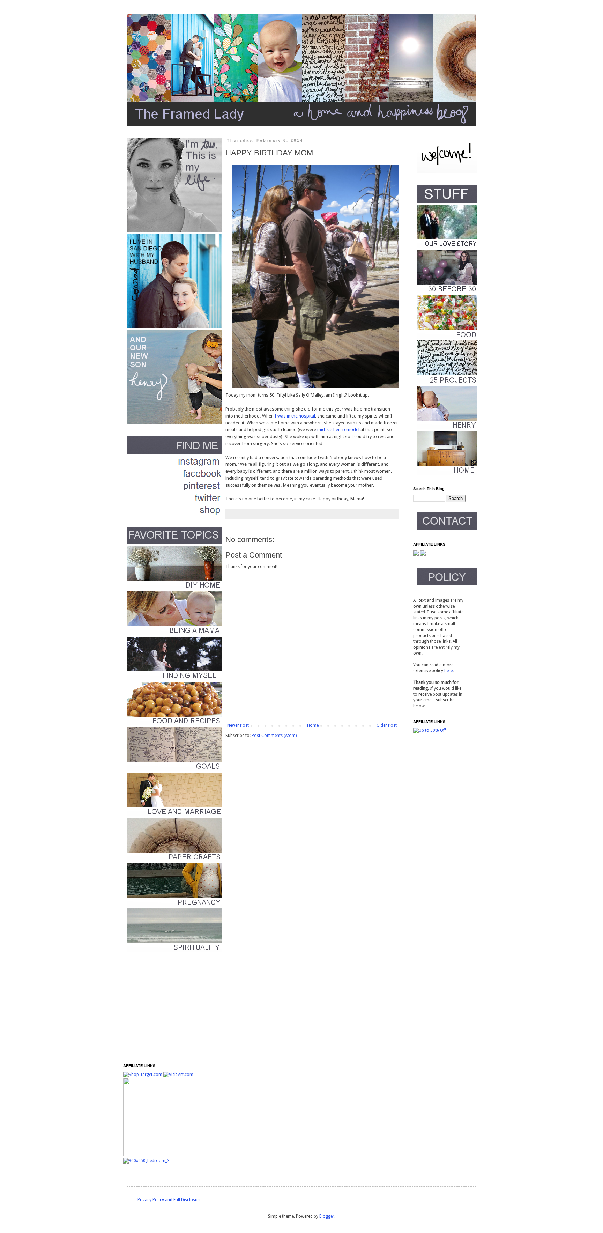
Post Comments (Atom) (274, 735)
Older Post (387, 725)
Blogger (326, 1216)
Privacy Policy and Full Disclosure (169, 1199)
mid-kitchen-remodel (338, 429)
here (448, 670)
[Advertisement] (166, 1007)
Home (313, 725)
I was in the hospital (295, 416)
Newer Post (238, 725)
